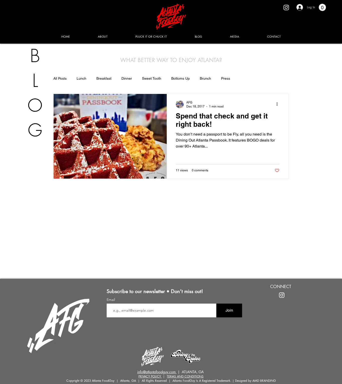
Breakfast (103, 78)
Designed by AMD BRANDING (255, 380)
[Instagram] (286, 7)
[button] (322, 7)
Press (225, 78)
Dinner (126, 78)
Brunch (205, 78)
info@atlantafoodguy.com (157, 371)
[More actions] (279, 104)
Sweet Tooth (151, 78)
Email (111, 299)
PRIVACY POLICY (150, 376)
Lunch (81, 78)
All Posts (60, 78)
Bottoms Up (180, 78)
